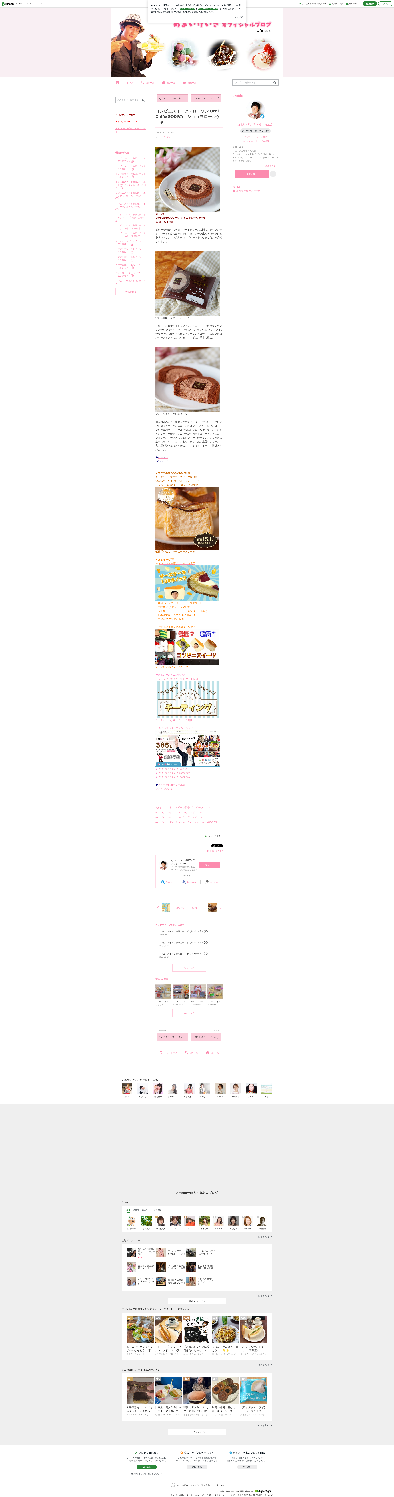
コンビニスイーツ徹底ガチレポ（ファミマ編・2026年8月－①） (130, 195)
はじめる (147, 1467)
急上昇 (144, 1210)
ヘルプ (269, 1495)
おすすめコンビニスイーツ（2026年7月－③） (128, 243)
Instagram (214, 882)
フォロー (209, 865)
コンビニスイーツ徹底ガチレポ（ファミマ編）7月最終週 (130, 227)
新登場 (136, 1210)
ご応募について (164, 788)
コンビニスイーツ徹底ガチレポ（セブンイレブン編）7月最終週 (130, 217)
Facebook (191, 882)
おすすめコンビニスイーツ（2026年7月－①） (128, 258)
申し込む (247, 1467)
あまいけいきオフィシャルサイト (177, 728)
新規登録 (370, 3)
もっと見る (189, 967)
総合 (128, 1210)
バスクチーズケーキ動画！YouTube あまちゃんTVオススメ (174, 98)
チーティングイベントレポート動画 (178, 678)
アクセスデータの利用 (226, 1495)
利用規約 (208, 1495)
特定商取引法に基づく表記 (251, 1495)
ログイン (385, 3)
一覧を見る (130, 291)
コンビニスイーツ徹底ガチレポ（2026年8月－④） (130, 160)
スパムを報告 (178, 1495)
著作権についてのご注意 (248, 191)
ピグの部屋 (263, 141)
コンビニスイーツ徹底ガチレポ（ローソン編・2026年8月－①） (130, 206)
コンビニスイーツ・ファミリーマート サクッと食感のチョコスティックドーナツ (208, 98)
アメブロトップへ (197, 1432)
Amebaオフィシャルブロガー (256, 131)
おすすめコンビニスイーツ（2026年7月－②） (128, 250)
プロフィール (248, 141)
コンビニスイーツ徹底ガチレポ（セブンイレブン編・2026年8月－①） (130, 184)
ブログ (165, 137)
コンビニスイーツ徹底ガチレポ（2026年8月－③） (130, 167)
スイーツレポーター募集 (171, 784)
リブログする (215, 835)
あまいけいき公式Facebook (174, 776)
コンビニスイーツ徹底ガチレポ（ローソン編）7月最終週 (130, 235)
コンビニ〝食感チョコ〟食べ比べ (130, 282)
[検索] (275, 83)
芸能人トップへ (197, 1301)
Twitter (169, 882)
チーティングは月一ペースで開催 (173, 720)
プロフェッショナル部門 (255, 137)
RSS (238, 186)
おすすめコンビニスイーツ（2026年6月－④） (128, 266)
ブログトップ (126, 82)
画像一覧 (171, 82)
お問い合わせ (194, 1495)
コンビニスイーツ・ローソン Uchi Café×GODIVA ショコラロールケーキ (187, 117)
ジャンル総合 (156, 1210)
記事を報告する (216, 851)
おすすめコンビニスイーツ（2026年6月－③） (128, 274)
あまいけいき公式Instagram (174, 772)
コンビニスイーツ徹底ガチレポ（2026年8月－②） (130, 175)
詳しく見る (197, 1467)
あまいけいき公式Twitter (173, 768)
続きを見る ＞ (272, 166)
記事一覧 (150, 82)
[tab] (128, 1210)
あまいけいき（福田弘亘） (255, 124)
